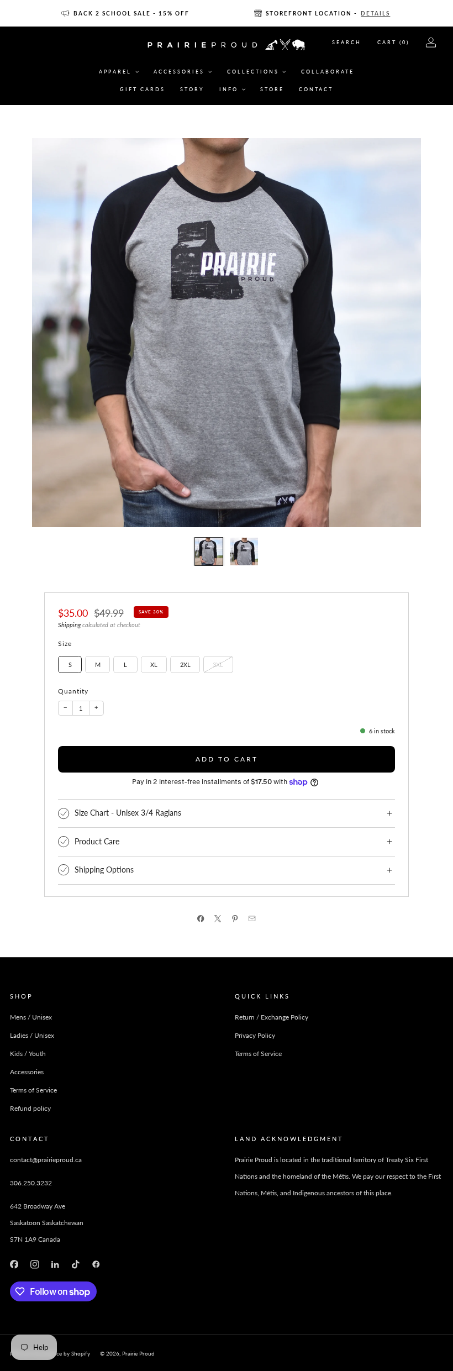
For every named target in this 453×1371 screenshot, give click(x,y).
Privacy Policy (255, 1035)
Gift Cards (142, 89)
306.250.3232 (31, 1183)
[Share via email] (252, 918)
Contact (316, 89)
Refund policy (30, 1108)
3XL (218, 664)
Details (375, 13)
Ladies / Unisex (32, 1035)
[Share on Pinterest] (235, 918)
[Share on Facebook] (201, 918)
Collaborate (327, 72)
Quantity (73, 691)
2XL (185, 664)
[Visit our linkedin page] (55, 1264)
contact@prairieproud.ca (46, 1159)
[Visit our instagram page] (34, 1264)
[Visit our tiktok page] (75, 1264)
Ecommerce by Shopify (61, 1353)
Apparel (115, 72)
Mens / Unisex (31, 1017)
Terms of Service (33, 1090)
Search (346, 42)
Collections (253, 72)
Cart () (393, 42)
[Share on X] (218, 918)
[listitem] (126, 13)
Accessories (179, 72)
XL (153, 664)
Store (272, 89)
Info (228, 89)
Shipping (69, 625)
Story (192, 89)
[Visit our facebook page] (14, 1264)
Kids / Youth (28, 1053)
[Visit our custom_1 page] (96, 1264)
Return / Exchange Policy (271, 1017)
